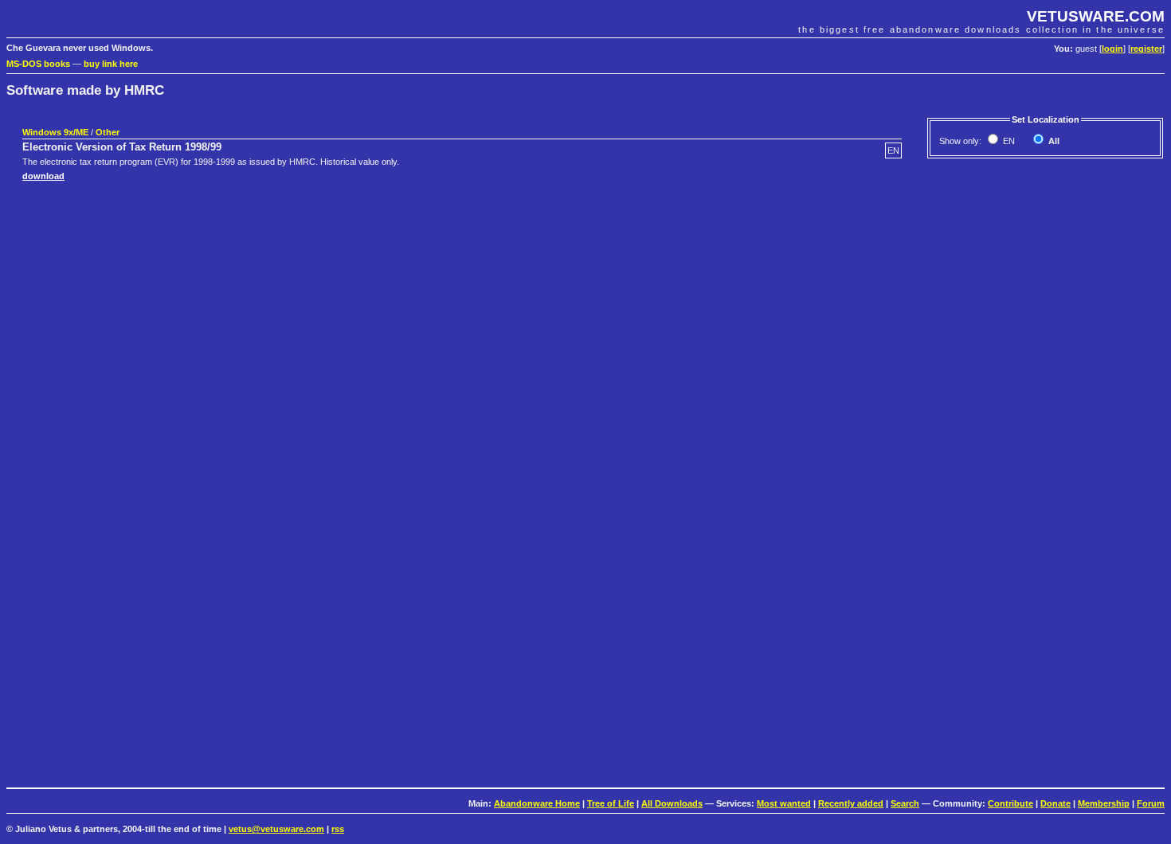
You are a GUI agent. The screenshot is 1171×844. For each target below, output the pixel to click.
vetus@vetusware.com (276, 829)
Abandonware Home (537, 803)
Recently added (850, 803)
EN (1008, 141)
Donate (1055, 803)
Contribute (1010, 803)
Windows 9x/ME (55, 132)
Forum (1151, 803)
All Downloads (672, 803)
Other (107, 132)
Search (905, 803)
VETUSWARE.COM (1096, 16)
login (1112, 48)
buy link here (111, 63)
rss (337, 829)
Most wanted (784, 803)
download (43, 176)
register (1146, 48)
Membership (1104, 803)
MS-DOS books (38, 63)
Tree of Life (610, 803)
